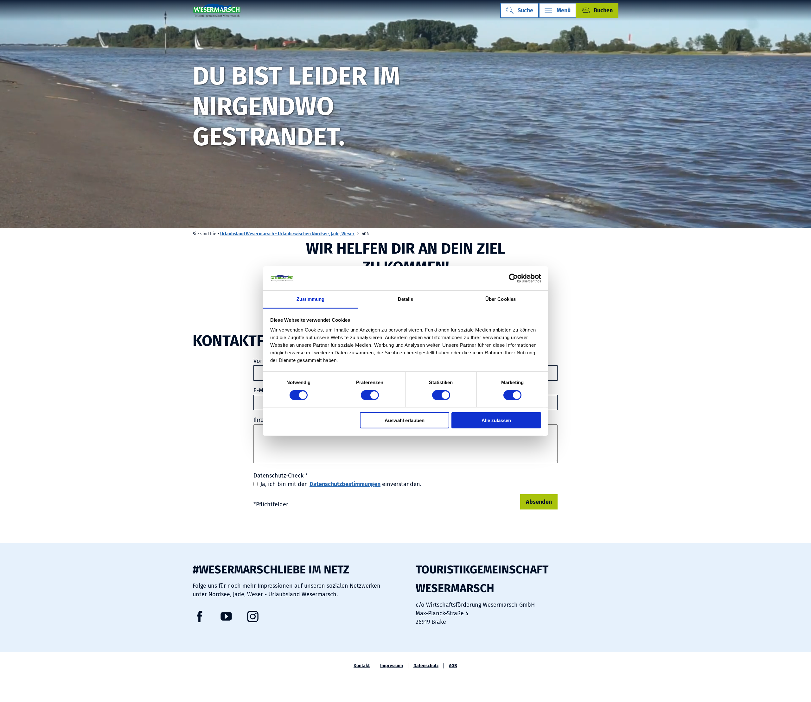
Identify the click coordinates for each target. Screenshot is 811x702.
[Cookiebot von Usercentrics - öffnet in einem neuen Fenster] (513, 278)
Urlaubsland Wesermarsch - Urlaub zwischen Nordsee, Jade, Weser (287, 234)
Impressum (391, 665)
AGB (453, 665)
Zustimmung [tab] (311, 299)
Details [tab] (405, 299)
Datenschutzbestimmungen (345, 484)
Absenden (539, 501)
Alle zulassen (496, 420)
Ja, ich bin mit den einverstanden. (340, 484)
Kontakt (362, 665)
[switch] (370, 395)
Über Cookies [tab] (500, 299)
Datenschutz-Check (280, 475)
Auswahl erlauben (405, 420)
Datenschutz (425, 665)
